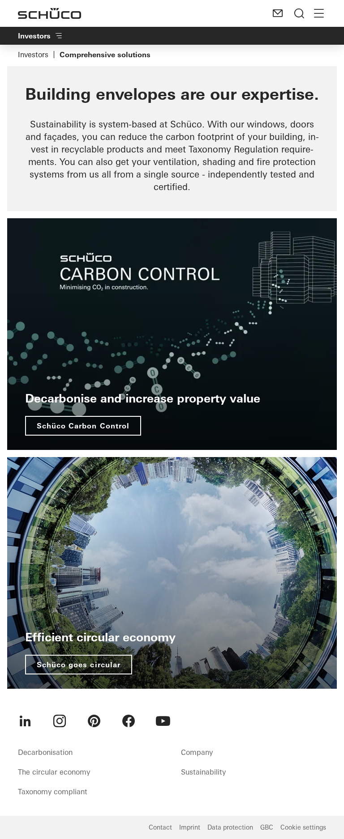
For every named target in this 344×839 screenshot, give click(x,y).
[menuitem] (25, 721)
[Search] (299, 13)
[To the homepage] (49, 13)
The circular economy (54, 771)
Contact (160, 827)
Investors (33, 54)
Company (197, 752)
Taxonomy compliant (52, 791)
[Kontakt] (278, 13)
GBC (266, 827)
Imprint (189, 827)
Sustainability (203, 771)
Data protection (230, 827)
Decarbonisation (45, 752)
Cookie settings (303, 827)
